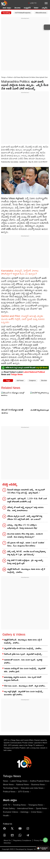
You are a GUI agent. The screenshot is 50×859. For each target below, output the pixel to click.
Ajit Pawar (20, 380)
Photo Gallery (9, 808)
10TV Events (23, 792)
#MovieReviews (40, 13)
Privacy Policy (39, 840)
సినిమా (36, 8)
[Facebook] (5, 828)
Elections (44, 380)
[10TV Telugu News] (4, 3)
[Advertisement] (25, 44)
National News (22, 784)
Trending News (19, 805)
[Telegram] (28, 835)
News (5, 781)
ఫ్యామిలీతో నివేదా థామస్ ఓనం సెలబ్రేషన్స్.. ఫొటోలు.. (23, 648)
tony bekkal (15, 162)
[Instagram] (28, 828)
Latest (26, 372)
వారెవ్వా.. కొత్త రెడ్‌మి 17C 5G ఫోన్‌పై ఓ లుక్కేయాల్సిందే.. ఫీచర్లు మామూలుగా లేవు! (22, 526)
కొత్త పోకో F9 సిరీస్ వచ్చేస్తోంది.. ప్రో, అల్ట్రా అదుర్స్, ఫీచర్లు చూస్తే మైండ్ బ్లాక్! (25, 562)
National (33, 372)
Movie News (8, 784)
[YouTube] (21, 828)
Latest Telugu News (18, 781)
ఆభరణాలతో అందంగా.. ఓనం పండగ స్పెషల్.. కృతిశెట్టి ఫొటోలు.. (23, 661)
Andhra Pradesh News (39, 781)
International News (25, 808)
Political (9, 77)
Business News (38, 784)
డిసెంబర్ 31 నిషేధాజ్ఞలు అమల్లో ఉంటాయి (12, 411)
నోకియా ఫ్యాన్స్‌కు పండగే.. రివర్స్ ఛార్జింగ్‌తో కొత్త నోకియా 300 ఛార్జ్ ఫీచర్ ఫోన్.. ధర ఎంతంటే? (24, 517)
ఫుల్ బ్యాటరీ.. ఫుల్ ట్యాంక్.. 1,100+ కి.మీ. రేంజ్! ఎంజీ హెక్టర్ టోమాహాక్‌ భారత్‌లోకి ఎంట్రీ (27, 500)
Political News (9, 792)
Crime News (36, 812)
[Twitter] (13, 828)
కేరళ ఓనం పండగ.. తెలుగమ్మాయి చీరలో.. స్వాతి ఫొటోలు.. (25, 686)
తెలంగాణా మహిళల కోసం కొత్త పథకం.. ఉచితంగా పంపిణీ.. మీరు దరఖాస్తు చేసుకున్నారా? (25, 535)
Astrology (24, 812)
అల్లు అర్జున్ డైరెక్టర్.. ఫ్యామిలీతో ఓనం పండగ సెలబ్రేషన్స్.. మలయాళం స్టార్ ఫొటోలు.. (24, 693)
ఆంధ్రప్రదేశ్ (27, 8)
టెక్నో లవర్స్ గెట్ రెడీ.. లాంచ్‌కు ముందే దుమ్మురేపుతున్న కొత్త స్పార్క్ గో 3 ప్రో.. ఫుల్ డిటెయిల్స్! (26, 553)
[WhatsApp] (21, 835)
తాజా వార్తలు (7, 8)
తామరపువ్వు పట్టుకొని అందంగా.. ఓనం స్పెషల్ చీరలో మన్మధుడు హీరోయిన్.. (22, 678)
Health (6, 815)
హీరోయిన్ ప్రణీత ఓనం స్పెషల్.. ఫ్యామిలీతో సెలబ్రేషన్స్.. (23, 654)
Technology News (10, 788)
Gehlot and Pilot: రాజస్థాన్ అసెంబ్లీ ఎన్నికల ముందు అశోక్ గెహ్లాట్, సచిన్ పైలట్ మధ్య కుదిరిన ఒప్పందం (23, 319)
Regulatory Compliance (22, 840)
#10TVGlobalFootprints (23, 13)
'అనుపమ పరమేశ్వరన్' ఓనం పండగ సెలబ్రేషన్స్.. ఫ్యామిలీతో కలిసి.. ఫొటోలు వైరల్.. (25, 670)
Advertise (7, 843)
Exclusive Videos (10, 812)
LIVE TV (33, 3)
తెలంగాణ (17, 8)
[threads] (5, 835)
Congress (32, 380)
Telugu (3, 77)
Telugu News (17, 374)
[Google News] (13, 835)
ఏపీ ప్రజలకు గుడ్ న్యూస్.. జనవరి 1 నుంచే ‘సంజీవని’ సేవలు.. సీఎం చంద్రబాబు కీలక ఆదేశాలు (26, 544)
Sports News (41, 808)
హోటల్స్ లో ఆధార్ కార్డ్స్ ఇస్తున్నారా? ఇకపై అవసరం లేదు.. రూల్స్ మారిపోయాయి (25, 509)
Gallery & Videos (13, 634)
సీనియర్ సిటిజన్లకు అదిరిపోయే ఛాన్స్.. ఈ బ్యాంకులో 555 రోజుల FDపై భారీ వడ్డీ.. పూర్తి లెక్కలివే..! (26, 491)
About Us (7, 840)
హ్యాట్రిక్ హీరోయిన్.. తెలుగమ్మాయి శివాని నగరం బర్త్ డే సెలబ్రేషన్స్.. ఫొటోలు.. (26, 570)
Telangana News (35, 805)
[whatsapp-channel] (25, 367)
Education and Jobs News (32, 788)
